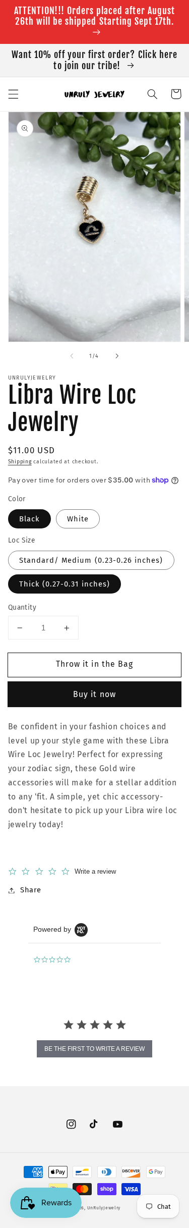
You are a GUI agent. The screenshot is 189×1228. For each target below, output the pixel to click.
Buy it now (94, 694)
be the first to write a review (94, 1048)
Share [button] (30, 889)
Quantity (22, 607)
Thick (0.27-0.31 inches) (64, 584)
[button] (13, 93)
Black (29, 518)
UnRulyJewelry (104, 1207)
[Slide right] (117, 356)
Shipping (20, 461)
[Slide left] (71, 356)
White (78, 518)
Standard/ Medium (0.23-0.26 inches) (91, 560)
